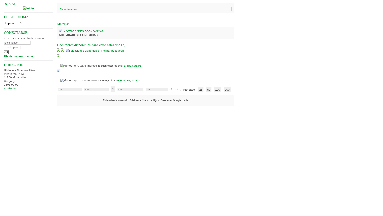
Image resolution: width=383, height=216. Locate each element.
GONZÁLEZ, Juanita (128, 80)
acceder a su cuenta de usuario (24, 38)
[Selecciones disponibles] (83, 50)
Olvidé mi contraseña (18, 56)
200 (227, 89)
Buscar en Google (171, 100)
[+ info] (58, 55)
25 (200, 89)
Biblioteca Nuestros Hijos (144, 100)
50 (208, 89)
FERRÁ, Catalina (131, 65)
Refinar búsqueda (112, 50)
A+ (14, 3)
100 (217, 89)
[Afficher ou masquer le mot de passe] (39, 47)
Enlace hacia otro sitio (115, 100)
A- (6, 3)
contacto (10, 88)
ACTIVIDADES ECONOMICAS (84, 31)
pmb (185, 100)
